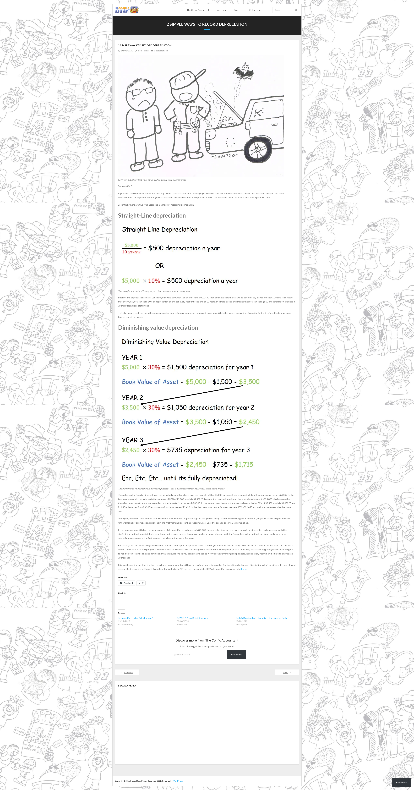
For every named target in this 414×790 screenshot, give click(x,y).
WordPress (178, 781)
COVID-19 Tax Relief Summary (192, 618)
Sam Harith (143, 50)
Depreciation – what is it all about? (135, 618)
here (243, 569)
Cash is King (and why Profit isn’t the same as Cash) (261, 618)
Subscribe (236, 654)
